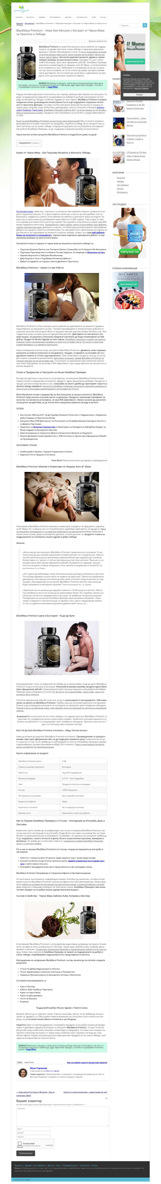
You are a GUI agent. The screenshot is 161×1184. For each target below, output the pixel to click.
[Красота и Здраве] (21, 12)
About (20, 1062)
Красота (30, 17)
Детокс (68, 17)
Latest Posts (29, 1062)
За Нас (103, 17)
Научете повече (141, 88)
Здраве (42, 17)
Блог (94, 17)
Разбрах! (139, 95)
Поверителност (70, 1165)
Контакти (84, 1165)
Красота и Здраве (52, 1071)
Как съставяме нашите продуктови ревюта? (87, 1062)
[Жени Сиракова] (23, 1077)
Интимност (81, 17)
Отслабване (55, 17)
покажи (35, 143)
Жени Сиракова (38, 1068)
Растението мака (24, 211)
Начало (19, 17)
